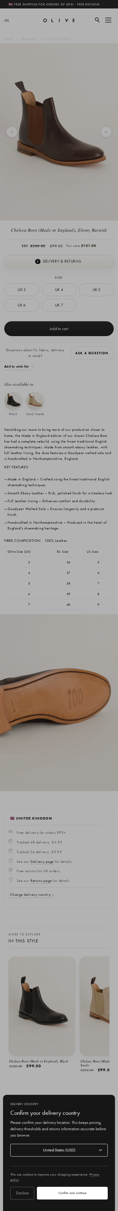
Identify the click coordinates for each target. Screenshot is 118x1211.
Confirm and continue (72, 1193)
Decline (22, 1193)
